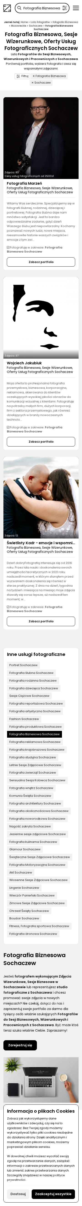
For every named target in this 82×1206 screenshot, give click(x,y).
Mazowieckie (18, 25)
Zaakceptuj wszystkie (53, 1194)
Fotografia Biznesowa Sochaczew (34, 734)
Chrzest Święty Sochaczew (29, 911)
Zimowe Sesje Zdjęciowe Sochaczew (37, 903)
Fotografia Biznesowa (65, 22)
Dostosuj (18, 1194)
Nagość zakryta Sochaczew (30, 826)
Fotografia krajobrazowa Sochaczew (36, 749)
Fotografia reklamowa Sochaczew (35, 742)
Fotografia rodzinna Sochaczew (33, 680)
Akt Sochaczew (20, 872)
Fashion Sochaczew (24, 719)
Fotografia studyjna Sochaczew (32, 757)
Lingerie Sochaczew (24, 888)
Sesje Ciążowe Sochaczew (29, 696)
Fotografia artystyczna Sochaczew (35, 711)
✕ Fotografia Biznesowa (49, 76)
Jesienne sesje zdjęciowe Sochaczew (37, 834)
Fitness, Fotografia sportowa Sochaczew (39, 926)
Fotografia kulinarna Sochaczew (33, 842)
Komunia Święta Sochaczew (30, 796)
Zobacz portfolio (41, 262)
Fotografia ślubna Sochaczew (31, 673)
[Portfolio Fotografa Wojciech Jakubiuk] (41, 318)
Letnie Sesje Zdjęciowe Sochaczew (35, 765)
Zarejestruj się (20, 1045)
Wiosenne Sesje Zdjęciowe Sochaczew (38, 880)
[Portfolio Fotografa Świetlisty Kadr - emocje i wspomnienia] (41, 497)
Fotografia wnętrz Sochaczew (31, 788)
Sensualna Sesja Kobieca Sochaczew (37, 780)
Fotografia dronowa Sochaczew (33, 934)
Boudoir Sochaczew (24, 918)
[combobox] (42, 8)
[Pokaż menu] (76, 8)
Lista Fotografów (40, 22)
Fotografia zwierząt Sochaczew (32, 772)
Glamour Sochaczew (25, 849)
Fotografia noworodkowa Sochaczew (37, 818)
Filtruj (24, 76)
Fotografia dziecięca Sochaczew (33, 688)
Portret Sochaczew (23, 665)
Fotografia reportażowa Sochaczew (36, 703)
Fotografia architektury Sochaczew (35, 803)
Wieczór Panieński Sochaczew (32, 895)
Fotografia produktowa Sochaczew (35, 727)
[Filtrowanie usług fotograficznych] (64, 8)
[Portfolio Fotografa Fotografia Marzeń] (41, 138)
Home (24, 22)
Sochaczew (36, 25)
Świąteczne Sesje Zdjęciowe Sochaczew (39, 857)
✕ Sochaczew (41, 82)
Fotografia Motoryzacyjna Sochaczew (37, 865)
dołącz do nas (51, 1003)
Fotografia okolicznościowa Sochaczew (39, 811)
